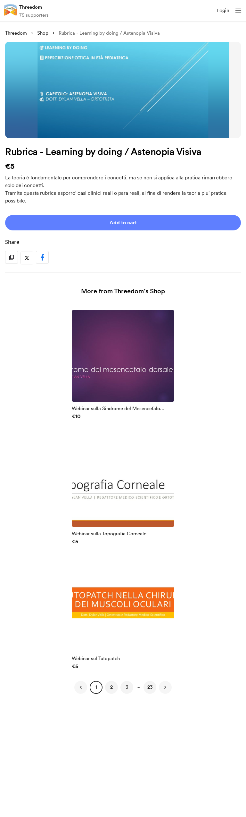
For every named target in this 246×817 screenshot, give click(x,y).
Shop (42, 33)
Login (223, 10)
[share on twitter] (26, 258)
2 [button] (111, 687)
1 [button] (96, 687)
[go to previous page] (80, 687)
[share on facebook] (42, 257)
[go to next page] (165, 687)
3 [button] (127, 687)
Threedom (30, 7)
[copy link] (11, 257)
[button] (238, 10)
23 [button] (150, 687)
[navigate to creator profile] (10, 10)
